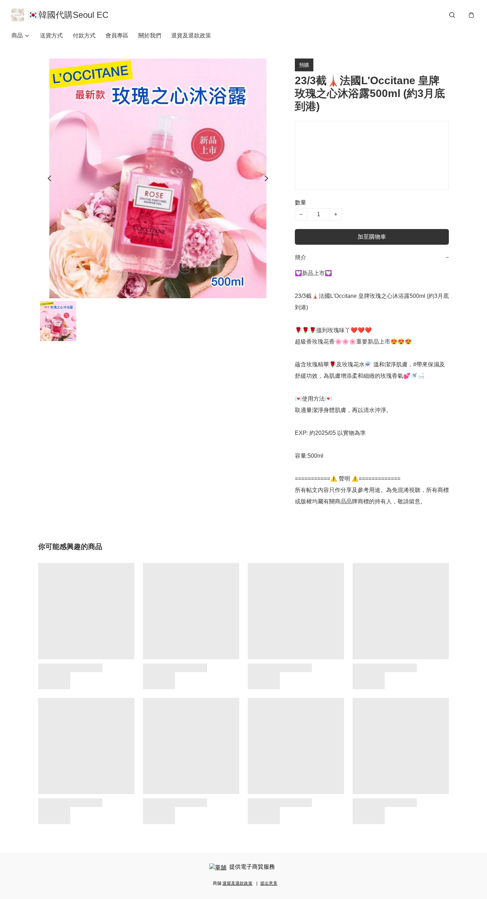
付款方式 (84, 35)
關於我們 (149, 35)
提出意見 (268, 883)
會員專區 (117, 35)
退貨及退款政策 (191, 35)
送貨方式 (51, 35)
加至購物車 (372, 237)
